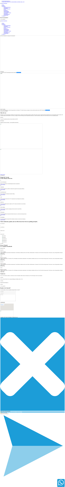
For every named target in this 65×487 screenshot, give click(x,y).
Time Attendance (6, 30)
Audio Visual (6, 13)
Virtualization (6, 26)
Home (3, 4)
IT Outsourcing (6, 15)
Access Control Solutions (7, 12)
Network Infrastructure (7, 8)
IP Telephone (6, 10)
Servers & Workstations (7, 7)
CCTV (5, 9)
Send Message (3, 302)
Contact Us (3, 34)
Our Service (3, 6)
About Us (3, 5)
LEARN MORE (18, 72)
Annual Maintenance (7, 14)
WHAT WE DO (2, 174)
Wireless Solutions (6, 11)
